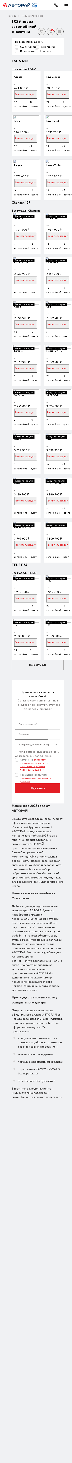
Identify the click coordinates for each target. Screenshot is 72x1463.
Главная (12, 16)
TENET (17, 565)
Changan (18, 202)
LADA (17, 61)
